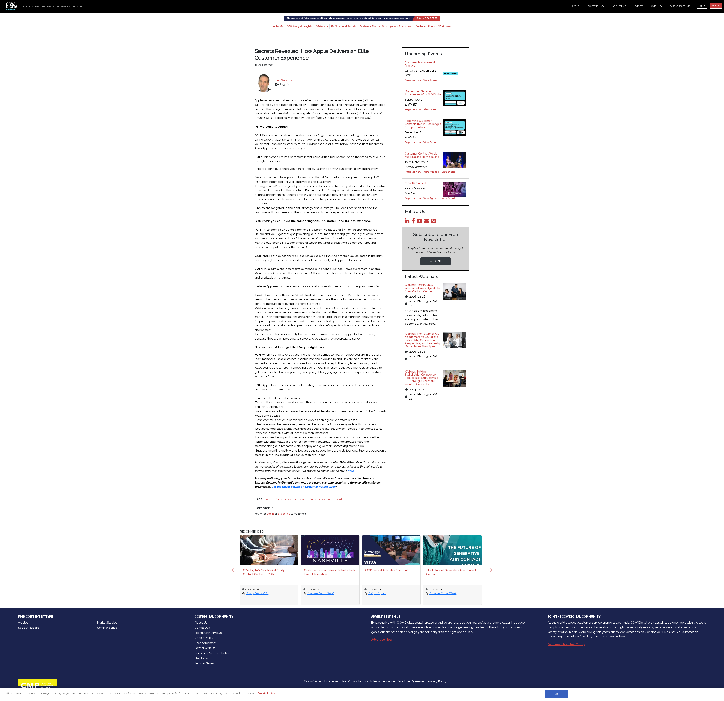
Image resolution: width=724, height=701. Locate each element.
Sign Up (716, 5)
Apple (269, 499)
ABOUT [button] (576, 6)
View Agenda (431, 172)
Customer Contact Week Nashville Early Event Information (329, 572)
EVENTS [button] (638, 6)
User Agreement (205, 643)
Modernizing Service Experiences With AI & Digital (423, 93)
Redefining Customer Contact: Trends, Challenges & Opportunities (423, 124)
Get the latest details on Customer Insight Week (304, 487)
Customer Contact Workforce (433, 26)
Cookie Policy (204, 638)
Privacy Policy (437, 681)
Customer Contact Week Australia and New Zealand (422, 155)
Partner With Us (205, 648)
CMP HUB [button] (656, 6)
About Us (201, 622)
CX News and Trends (343, 26)
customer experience (321, 499)
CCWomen (321, 26)
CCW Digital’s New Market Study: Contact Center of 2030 (264, 572)
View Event (430, 80)
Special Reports (28, 627)
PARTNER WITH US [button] (680, 6)
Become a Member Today (212, 653)
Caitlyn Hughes (377, 593)
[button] (233, 570)
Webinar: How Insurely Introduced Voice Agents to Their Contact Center (422, 288)
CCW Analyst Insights (299, 26)
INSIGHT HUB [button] (619, 6)
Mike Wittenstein (285, 80)
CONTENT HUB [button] (596, 6)
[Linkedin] (408, 221)
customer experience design (291, 499)
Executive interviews (208, 632)
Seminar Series (107, 627)
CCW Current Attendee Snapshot (386, 570)
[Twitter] (420, 221)
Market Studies (107, 622)
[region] (362, 694)
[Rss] (434, 221)
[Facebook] (414, 221)
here (351, 471)
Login (270, 513)
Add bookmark (266, 65)
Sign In (702, 5)
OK (556, 694)
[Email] (427, 221)
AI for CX (278, 26)
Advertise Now (381, 639)
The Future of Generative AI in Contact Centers (451, 572)
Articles (23, 622)
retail (339, 499)
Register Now (413, 80)
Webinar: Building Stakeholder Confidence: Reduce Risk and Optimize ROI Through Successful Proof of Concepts (421, 378)
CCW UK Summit (415, 183)
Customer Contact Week (320, 593)
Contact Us (202, 627)
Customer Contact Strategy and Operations (385, 26)
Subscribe (284, 513)
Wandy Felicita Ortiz (257, 593)
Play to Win (202, 658)
